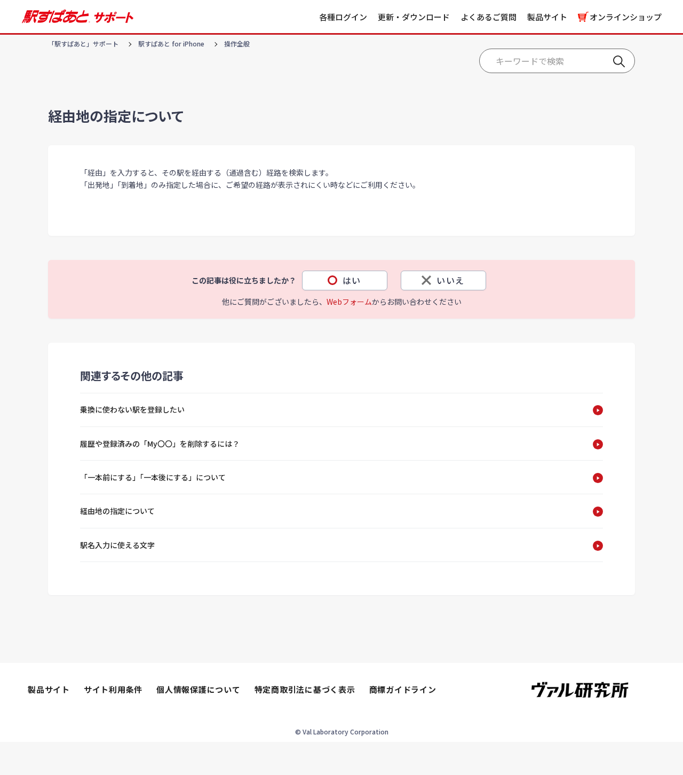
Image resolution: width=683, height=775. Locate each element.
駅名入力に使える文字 (117, 545)
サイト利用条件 (113, 689)
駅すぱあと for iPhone (171, 43)
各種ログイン (343, 16)
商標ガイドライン (402, 689)
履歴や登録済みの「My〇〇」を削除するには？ (160, 443)
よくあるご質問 (488, 16)
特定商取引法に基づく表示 (305, 689)
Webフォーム (349, 301)
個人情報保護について (198, 689)
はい (352, 280)
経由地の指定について (117, 510)
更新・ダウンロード (414, 16)
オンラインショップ (626, 16)
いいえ (450, 280)
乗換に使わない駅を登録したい (132, 409)
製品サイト (547, 16)
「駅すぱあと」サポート (83, 43)
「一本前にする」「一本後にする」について (153, 477)
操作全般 (237, 43)
